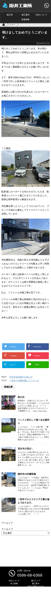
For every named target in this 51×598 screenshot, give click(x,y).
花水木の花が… (26, 448)
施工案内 (25, 15)
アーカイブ (7, 529)
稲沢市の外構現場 (27, 474)
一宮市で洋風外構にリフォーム (24, 380)
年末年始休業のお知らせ (21, 377)
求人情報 (14, 583)
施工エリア (35, 581)
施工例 (10, 15)
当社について (41, 15)
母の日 (21, 397)
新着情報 (25, 19)
